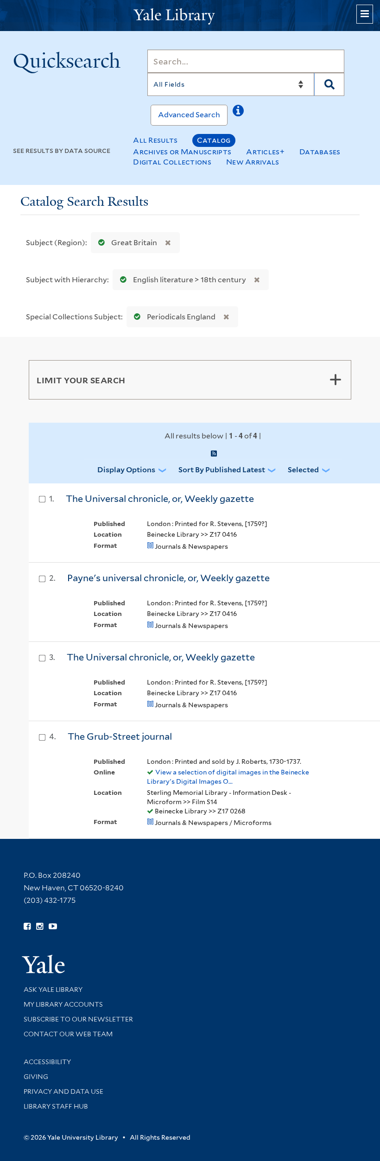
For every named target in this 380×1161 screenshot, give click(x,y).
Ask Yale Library (53, 989)
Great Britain (134, 242)
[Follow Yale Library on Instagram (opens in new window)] (39, 926)
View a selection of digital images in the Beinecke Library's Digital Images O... (228, 776)
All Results (155, 140)
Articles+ (265, 151)
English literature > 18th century (189, 279)
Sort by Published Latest (221, 469)
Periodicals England (181, 316)
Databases (320, 151)
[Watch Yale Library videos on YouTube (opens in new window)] (53, 926)
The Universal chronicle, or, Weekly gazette (160, 498)
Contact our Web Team (68, 1034)
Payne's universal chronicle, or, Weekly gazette (168, 578)
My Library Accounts (63, 1004)
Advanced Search (189, 114)
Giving (36, 1076)
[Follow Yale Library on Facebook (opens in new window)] (27, 926)
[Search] (329, 84)
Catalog (214, 140)
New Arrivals (252, 162)
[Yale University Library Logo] (190, 15)
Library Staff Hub (56, 1106)
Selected (303, 469)
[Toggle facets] (335, 380)
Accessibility (47, 1062)
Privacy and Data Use (63, 1091)
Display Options (126, 469)
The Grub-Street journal (120, 736)
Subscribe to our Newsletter (78, 1019)
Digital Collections (172, 162)
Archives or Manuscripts (182, 151)
